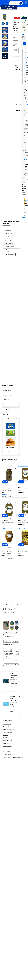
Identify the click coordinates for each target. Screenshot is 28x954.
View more (9, 558)
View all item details (20, 104)
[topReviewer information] (12, 658)
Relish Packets (6, 737)
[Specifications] (18, 395)
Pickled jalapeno (7, 754)
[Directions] (18, 399)
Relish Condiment (7, 724)
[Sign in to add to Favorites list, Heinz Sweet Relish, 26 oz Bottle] (15, 502)
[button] (16, 67)
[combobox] (16, 3)
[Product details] (18, 390)
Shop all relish (6, 726)
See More (9, 451)
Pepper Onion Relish (7, 740)
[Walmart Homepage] (6, 3)
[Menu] (2, 3)
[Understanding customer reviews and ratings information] (17, 612)
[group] (19, 33)
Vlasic (14, 20)
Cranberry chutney (7, 746)
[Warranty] (16, 404)
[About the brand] (16, 419)
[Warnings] (18, 414)
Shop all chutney (7, 743)
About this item (7, 385)
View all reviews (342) (11, 664)
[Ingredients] (21, 56)
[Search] (20, 3)
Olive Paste (5, 735)
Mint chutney (6, 748)
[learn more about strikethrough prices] (25, 22)
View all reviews (8, 616)
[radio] (15, 43)
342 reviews (12, 609)
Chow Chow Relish (7, 732)
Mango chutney (6, 751)
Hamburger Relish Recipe (9, 729)
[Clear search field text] (18, 3)
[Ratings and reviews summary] (18, 604)
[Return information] (23, 40)
